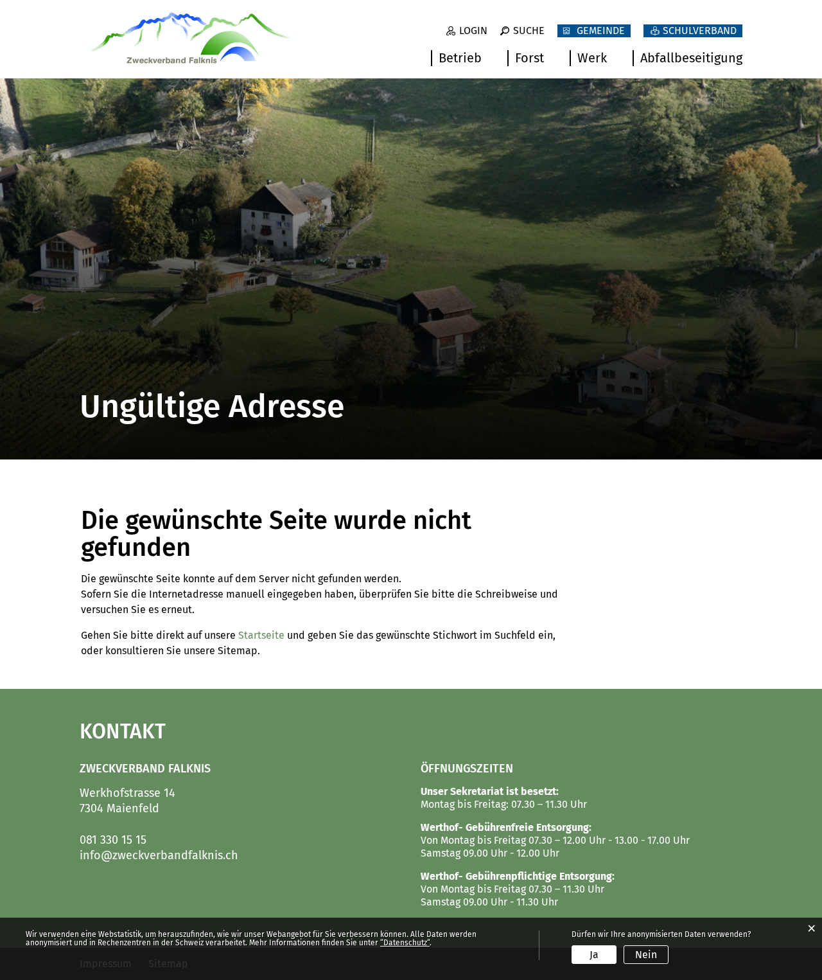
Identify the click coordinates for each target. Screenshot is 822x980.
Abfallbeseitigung (691, 58)
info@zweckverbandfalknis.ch (159, 855)
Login (473, 30)
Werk (592, 58)
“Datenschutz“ (405, 942)
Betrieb (460, 58)
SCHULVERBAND (700, 30)
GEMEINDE (601, 30)
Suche (529, 30)
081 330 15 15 (113, 840)
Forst (529, 58)
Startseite (261, 635)
